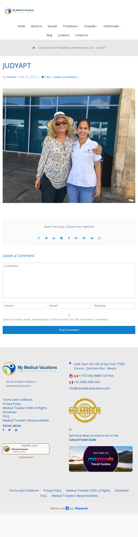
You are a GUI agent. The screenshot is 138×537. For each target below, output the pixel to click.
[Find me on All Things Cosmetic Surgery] (101, 412)
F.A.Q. (6, 416)
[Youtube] (18, 431)
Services (52, 26)
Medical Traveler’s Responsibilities (26, 420)
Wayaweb (81, 508)
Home (21, 26)
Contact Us (81, 35)
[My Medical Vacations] (19, 10)
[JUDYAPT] (69, 145)
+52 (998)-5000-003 (87, 382)
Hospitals (90, 26)
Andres (11, 77)
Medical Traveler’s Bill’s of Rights (25, 408)
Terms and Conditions (18, 400)
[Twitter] (11, 431)
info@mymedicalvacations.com (89, 388)
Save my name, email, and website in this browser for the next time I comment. (55, 319)
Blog (49, 35)
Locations (63, 35)
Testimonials (111, 26)
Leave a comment (65, 77)
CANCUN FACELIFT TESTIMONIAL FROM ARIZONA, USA (65, 47)
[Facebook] (5, 431)
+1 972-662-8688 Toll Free (95, 376)
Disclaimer (10, 412)
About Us (36, 26)
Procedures (70, 26)
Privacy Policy (12, 404)
